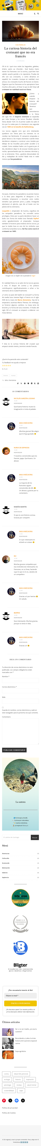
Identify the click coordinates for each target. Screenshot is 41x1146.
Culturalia (21, 45)
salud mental (31, 1085)
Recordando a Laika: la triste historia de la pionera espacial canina (26, 1040)
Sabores (4, 873)
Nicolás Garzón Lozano (24, 398)
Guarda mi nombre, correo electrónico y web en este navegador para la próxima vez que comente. (20, 711)
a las (16, 401)
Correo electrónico (9, 687)
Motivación (6, 868)
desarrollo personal (21, 1074)
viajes (21, 1091)
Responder (18, 403)
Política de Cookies (9, 1113)
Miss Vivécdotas (10, 380)
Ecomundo (5, 863)
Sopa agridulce (20, 1051)
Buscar (34, 838)
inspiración (30, 1079)
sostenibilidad (9, 1091)
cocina (6, 1074)
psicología (7, 1085)
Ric (15, 556)
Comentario (6, 717)
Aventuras (5, 853)
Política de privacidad (10, 1108)
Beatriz (17, 613)
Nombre (5, 676)
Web (3, 697)
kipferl (36, 218)
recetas (13, 375)
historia (5, 375)
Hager (33, 276)
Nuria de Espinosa (21, 448)
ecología (7, 1079)
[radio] (3, 365)
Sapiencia (5, 877)
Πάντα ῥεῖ (25, 825)
